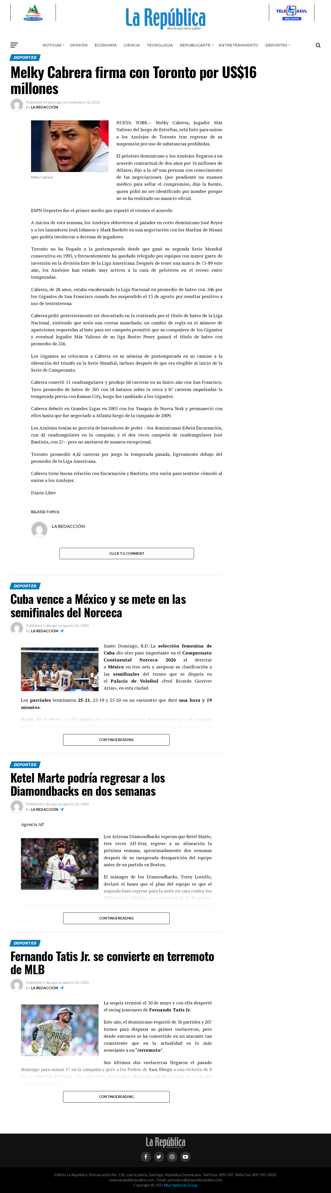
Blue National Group (181, 1185)
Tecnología (160, 45)
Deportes (276, 45)
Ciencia (132, 45)
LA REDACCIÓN (44, 107)
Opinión (79, 45)
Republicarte (195, 45)
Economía (106, 45)
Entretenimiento (238, 45)
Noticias (52, 45)
